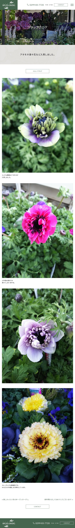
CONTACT (61, 5)
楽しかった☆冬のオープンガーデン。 (16, 499)
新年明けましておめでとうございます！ (58, 499)
